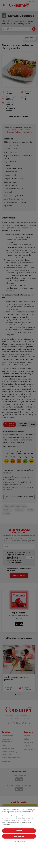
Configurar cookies (19, 841)
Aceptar (19, 831)
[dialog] (19, 826)
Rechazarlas (19, 836)
